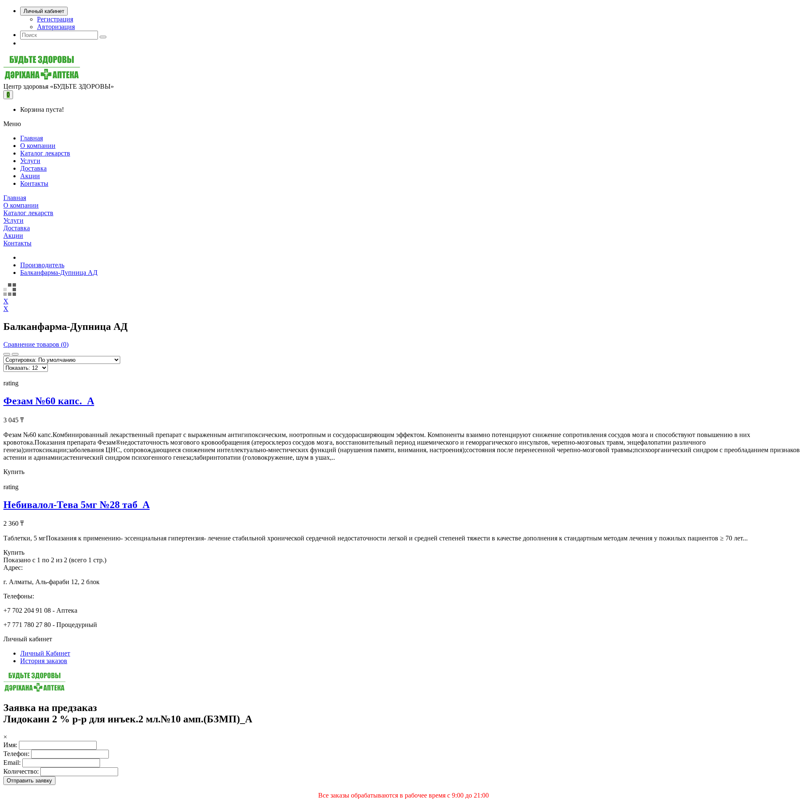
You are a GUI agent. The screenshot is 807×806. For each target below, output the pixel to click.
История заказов (43, 660)
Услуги (30, 160)
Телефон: (16, 753)
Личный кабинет (44, 11)
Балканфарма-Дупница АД (59, 272)
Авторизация (56, 26)
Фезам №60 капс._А (48, 400)
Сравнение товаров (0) (36, 344)
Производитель (42, 265)
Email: (12, 762)
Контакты (34, 183)
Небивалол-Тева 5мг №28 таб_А (76, 504)
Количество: (21, 771)
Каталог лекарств (45, 153)
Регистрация (55, 19)
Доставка (33, 168)
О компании (37, 145)
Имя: (10, 744)
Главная (31, 138)
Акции (30, 175)
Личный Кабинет (45, 653)
